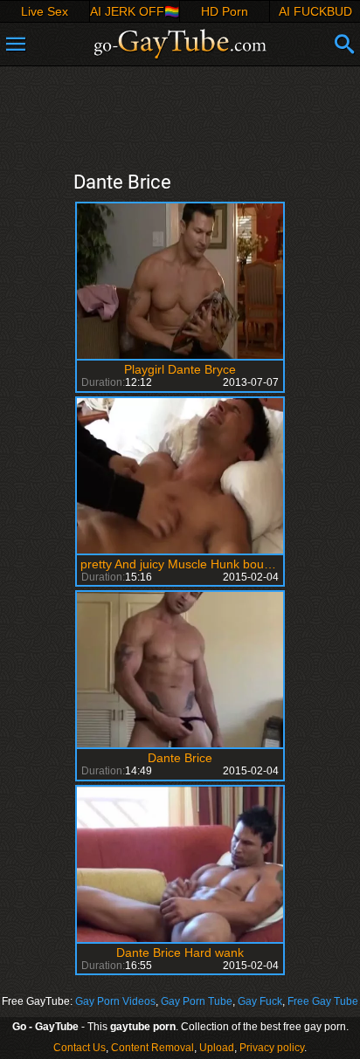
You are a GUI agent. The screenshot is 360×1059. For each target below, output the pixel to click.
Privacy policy (271, 1048)
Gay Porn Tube (196, 1001)
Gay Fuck (260, 1001)
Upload (216, 1048)
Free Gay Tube (322, 1001)
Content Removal (152, 1048)
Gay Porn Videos (115, 1001)
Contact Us (79, 1048)
